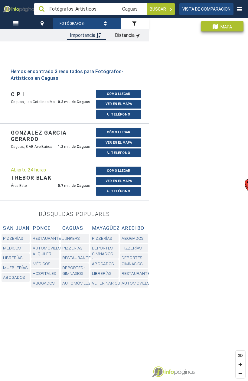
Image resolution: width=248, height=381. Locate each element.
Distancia (125, 35)
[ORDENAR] (106, 23)
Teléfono (120, 114)
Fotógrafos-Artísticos (72, 25)
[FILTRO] (135, 23)
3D (240, 355)
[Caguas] (43, 23)
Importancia (83, 35)
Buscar (158, 9)
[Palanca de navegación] (239, 9)
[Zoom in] (240, 364)
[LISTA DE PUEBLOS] (16, 23)
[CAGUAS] (43, 23)
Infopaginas (158, 372)
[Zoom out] (240, 373)
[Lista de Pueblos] (16, 23)
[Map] (198, 197)
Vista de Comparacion (206, 9)
